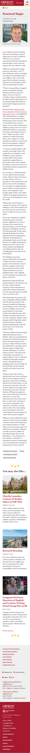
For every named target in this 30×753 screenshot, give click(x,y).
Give (12, 677)
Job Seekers (6, 749)
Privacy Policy (7, 720)
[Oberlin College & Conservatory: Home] (7, 3)
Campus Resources (9, 665)
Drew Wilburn (7, 52)
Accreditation (7, 726)
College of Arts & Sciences (11, 649)
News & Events (7, 662)
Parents (5, 743)
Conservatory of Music (10, 651)
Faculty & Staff (7, 740)
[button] (19, 3)
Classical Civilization (9, 457)
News (6, 8)
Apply (6, 677)
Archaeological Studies (10, 454)
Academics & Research (10, 451)
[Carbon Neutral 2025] (15, 711)
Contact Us (6, 731)
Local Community (8, 746)
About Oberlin (7, 659)
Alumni (5, 737)
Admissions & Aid (8, 654)
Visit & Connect (19, 672)
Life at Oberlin (7, 657)
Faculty (22, 451)
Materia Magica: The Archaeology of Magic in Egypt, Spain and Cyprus (15, 112)
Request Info (8, 672)
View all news (8, 631)
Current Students (8, 734)
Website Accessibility (9, 728)
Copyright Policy (8, 723)
